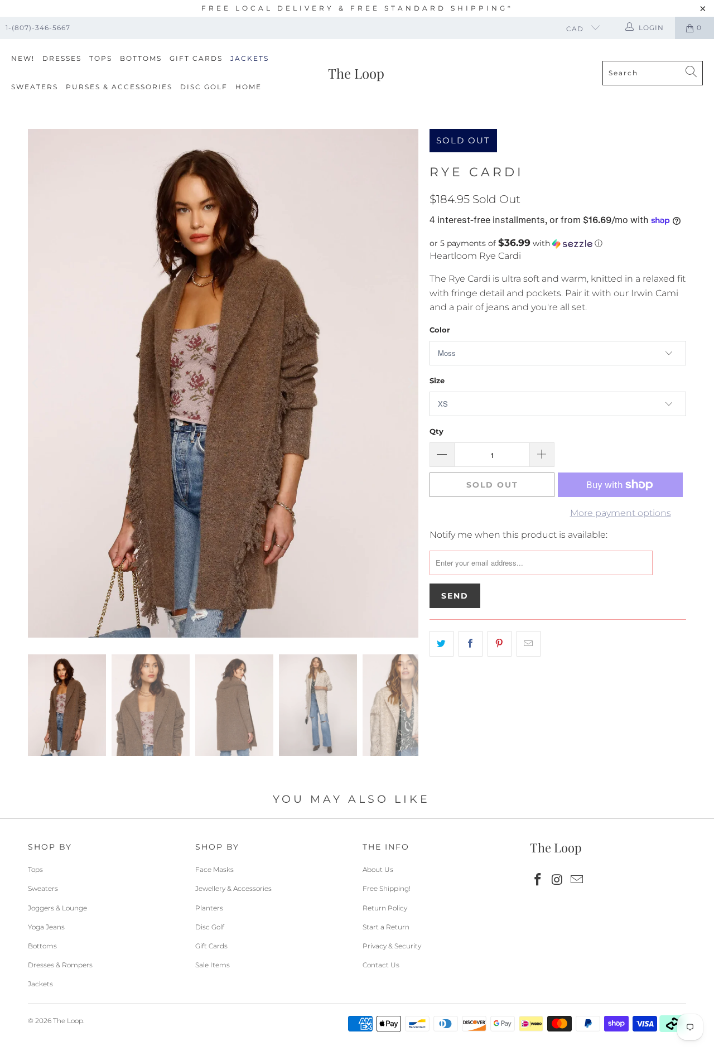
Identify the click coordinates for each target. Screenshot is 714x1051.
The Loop (68, 1020)
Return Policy (385, 908)
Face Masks (214, 869)
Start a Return (386, 927)
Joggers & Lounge (57, 908)
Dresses (61, 58)
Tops (100, 58)
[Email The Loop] (576, 880)
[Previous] (36, 383)
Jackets (249, 58)
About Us (378, 869)
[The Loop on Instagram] (557, 880)
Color (440, 329)
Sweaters (34, 87)
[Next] (410, 383)
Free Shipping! (387, 888)
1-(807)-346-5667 (38, 27)
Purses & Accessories (119, 87)
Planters (209, 908)
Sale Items (212, 965)
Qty (436, 431)
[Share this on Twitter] (442, 644)
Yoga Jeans (46, 927)
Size (437, 380)
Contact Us (381, 965)
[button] (558, 243)
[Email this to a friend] (529, 644)
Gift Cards (196, 58)
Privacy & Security (392, 946)
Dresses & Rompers (60, 965)
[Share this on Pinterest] (500, 644)
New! (23, 58)
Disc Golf (204, 87)
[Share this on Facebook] (471, 644)
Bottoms (141, 58)
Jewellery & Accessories (233, 888)
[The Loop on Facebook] (538, 880)
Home (248, 87)
